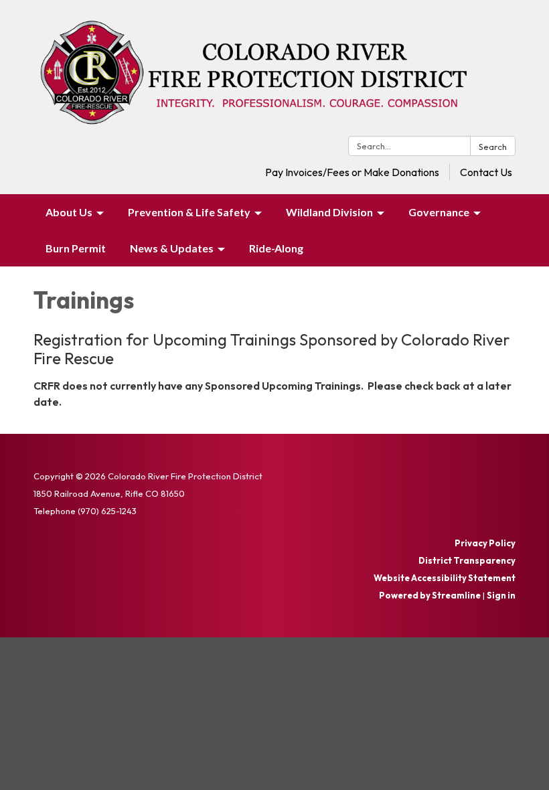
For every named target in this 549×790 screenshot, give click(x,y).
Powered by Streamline (430, 595)
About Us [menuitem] (69, 212)
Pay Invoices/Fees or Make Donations (352, 172)
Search (493, 146)
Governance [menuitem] (438, 212)
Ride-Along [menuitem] (276, 248)
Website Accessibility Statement (445, 577)
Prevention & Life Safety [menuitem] (189, 212)
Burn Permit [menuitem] (76, 248)
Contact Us (486, 172)
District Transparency (467, 560)
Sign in (501, 595)
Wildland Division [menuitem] (329, 212)
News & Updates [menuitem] (172, 248)
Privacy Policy (485, 543)
